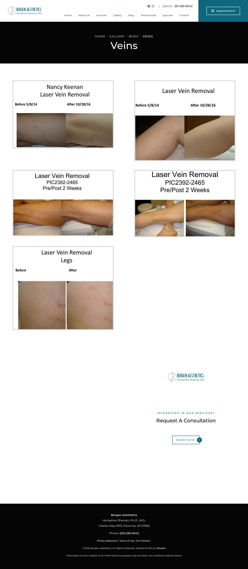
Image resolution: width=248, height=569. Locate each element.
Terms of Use (126, 541)
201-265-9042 (183, 6)
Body (134, 36)
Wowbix (161, 548)
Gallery (117, 36)
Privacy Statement (107, 541)
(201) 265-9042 (129, 533)
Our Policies (143, 541)
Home (100, 36)
